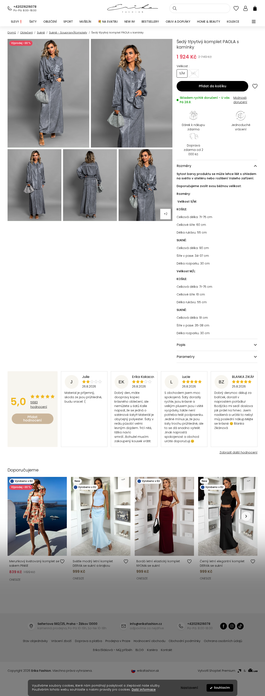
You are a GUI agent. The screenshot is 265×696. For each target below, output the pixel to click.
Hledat (175, 8)
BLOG (140, 650)
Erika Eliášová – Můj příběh (112, 650)
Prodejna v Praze (117, 641)
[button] (246, 516)
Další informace (144, 690)
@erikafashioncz (240, 626)
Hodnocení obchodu (149, 641)
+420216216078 (24, 6)
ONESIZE (15, 580)
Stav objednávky (35, 641)
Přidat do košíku (212, 86)
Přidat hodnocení (32, 419)
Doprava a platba (88, 641)
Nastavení (189, 688)
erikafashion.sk (148, 671)
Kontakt (166, 650)
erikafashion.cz (223, 626)
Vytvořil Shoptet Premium (216, 671)
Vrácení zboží (61, 641)
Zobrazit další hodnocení (238, 452)
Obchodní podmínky (184, 641)
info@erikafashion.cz (146, 624)
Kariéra (152, 650)
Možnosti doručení (240, 100)
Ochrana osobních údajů (223, 641)
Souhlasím (222, 688)
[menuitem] (17, 21)
